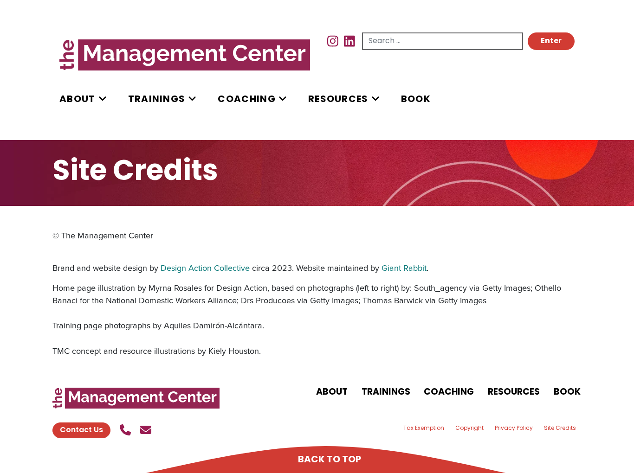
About (77, 99)
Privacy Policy (514, 428)
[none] (93, 99)
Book (416, 99)
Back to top (329, 460)
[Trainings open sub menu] (192, 99)
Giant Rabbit (404, 268)
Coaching (246, 99)
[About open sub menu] (103, 99)
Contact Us (81, 430)
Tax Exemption (423, 428)
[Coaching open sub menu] (283, 99)
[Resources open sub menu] (375, 99)
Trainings (157, 99)
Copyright (469, 428)
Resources (338, 99)
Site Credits (560, 428)
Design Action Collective (205, 268)
